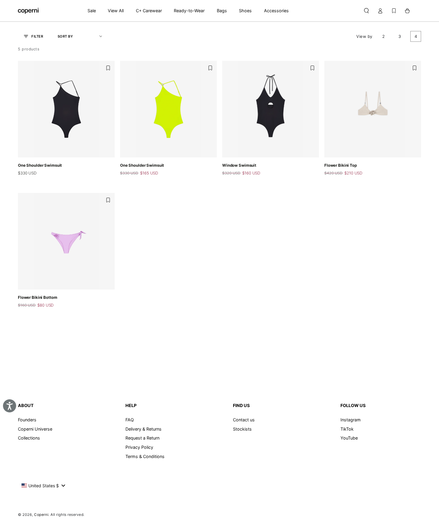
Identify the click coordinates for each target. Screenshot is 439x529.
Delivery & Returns (143, 428)
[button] (366, 11)
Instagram (350, 419)
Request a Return (142, 437)
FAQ (129, 419)
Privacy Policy (139, 447)
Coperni (41, 514)
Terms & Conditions (145, 456)
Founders (27, 419)
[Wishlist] (393, 11)
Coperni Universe (35, 428)
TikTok (347, 428)
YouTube (349, 437)
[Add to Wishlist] (108, 68)
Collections (29, 437)
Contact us (244, 419)
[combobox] (43, 485)
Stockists (242, 428)
